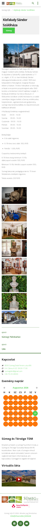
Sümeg (9, 30)
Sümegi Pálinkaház (11, 336)
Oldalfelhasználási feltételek (20, 516)
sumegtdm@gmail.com (12, 371)
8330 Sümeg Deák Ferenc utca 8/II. (17, 365)
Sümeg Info (6, 10)
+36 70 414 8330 (10, 374)
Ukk (4, 349)
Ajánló (4, 332)
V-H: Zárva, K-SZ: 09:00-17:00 (15, 368)
